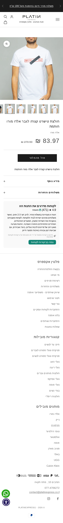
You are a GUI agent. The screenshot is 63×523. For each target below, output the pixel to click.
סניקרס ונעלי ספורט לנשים (45, 356)
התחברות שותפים (50, 321)
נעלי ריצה (54, 367)
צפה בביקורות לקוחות (42, 242)
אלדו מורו (54, 132)
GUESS (55, 425)
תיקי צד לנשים (51, 344)
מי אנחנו (55, 275)
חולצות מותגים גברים (48, 373)
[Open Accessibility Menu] (6, 502)
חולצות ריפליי (52, 396)
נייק (57, 419)
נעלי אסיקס (53, 379)
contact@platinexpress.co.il (44, 492)
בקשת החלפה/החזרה (48, 269)
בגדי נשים (54, 390)
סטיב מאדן (53, 448)
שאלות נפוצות (52, 326)
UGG (56, 460)
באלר (56, 454)
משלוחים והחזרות (50, 286)
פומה (56, 442)
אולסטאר (54, 437)
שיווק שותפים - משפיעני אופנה (43, 292)
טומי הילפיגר (52, 431)
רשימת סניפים (51, 280)
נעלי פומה (54, 384)
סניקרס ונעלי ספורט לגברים (45, 350)
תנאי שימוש (53, 298)
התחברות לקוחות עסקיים (46, 309)
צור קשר (55, 303)
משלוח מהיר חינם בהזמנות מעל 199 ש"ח (32, 6)
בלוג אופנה (53, 315)
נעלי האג (54, 361)
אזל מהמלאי (37, 158)
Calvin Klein (53, 465)
